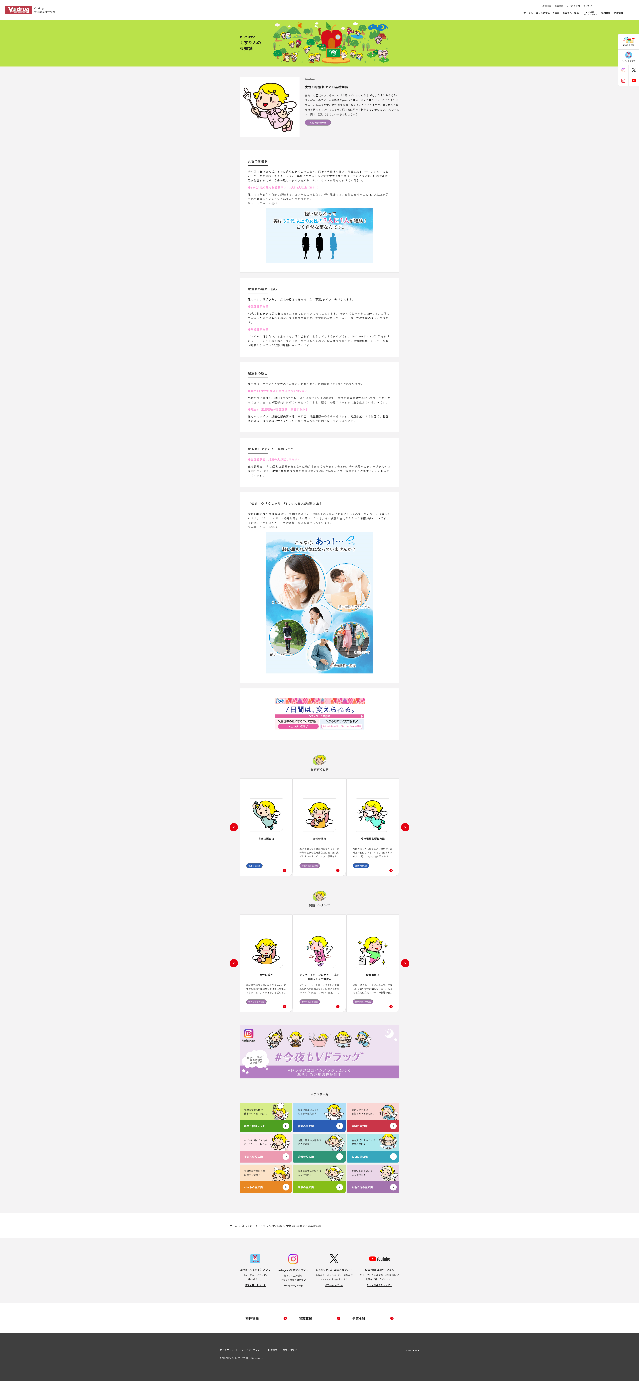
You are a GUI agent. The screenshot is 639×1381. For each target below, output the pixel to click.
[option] (266, 827)
